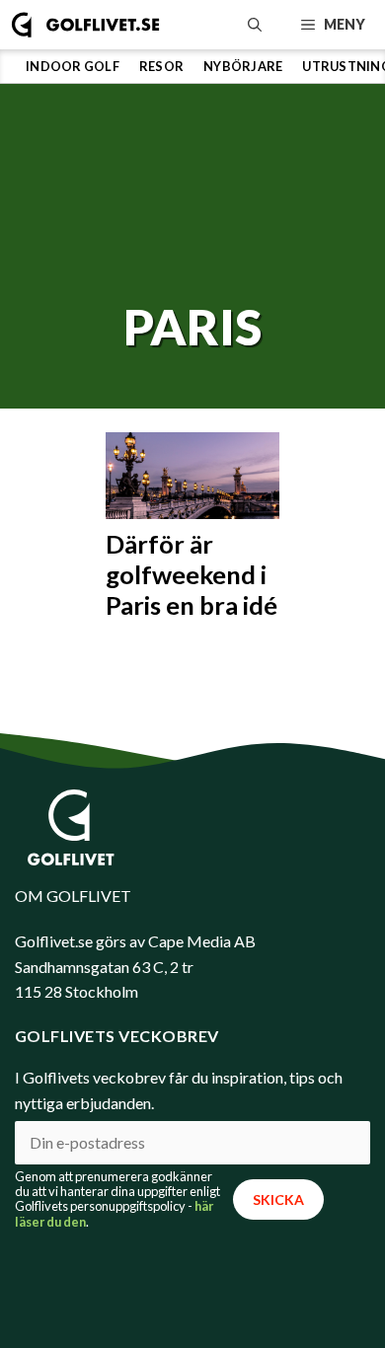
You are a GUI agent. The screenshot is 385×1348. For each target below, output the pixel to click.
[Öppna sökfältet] (254, 24)
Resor (161, 66)
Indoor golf (72, 66)
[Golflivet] (85, 24)
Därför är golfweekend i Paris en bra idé (191, 574)
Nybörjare (242, 66)
